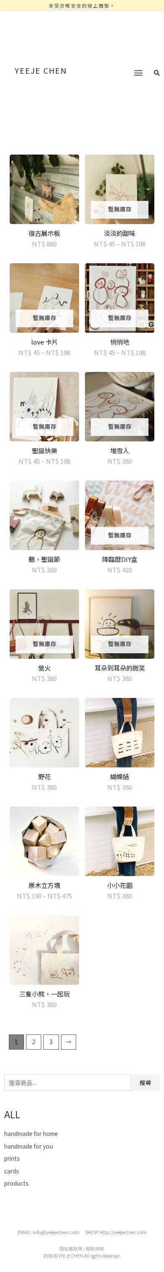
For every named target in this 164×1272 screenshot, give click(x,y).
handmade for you (28, 1146)
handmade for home (31, 1133)
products (16, 1183)
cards (11, 1171)
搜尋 (145, 1082)
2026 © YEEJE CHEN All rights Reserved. (82, 1255)
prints (12, 1158)
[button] (138, 73)
